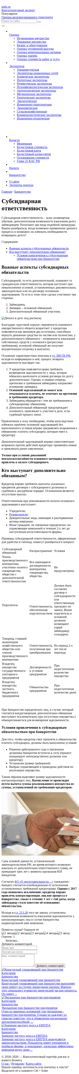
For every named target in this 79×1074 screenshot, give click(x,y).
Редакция (17, 1063)
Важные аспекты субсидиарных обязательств (39, 248)
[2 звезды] (22, 933)
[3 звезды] (36, 933)
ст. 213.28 (21, 912)
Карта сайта (33, 1063)
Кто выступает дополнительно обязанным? (37, 251)
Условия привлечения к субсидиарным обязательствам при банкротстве (42, 257)
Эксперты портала (21, 185)
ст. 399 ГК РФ (61, 355)
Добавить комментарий (50, 965)
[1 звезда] (8, 933)
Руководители (18, 514)
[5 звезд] (64, 933)
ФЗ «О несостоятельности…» (34, 881)
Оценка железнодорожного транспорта (27, 17)
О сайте (14, 181)
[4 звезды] (50, 933)
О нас (6, 1063)
